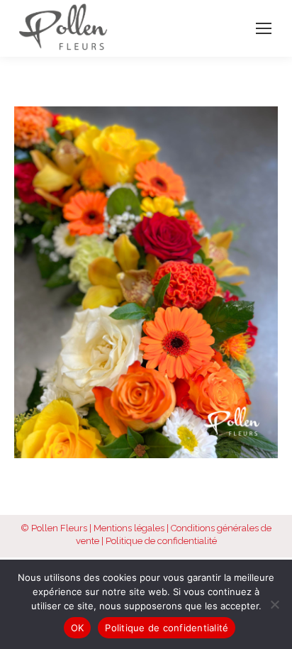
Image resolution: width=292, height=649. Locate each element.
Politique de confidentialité (161, 541)
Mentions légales (129, 528)
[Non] (274, 604)
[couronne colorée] (146, 282)
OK (77, 627)
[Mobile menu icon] (263, 28)
